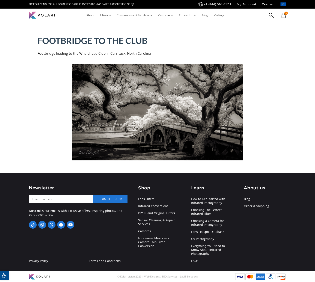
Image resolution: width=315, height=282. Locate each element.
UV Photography (202, 239)
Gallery (219, 15)
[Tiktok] (33, 225)
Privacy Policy (38, 261)
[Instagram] (42, 225)
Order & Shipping (256, 206)
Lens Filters (146, 199)
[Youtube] (70, 225)
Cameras (164, 15)
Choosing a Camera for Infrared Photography (207, 223)
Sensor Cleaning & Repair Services (156, 222)
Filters (104, 15)
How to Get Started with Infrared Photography (208, 201)
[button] (4, 275)
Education (186, 15)
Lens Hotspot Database (207, 232)
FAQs (194, 261)
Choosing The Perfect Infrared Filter (206, 212)
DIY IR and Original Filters (156, 213)
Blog (205, 15)
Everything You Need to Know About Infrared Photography (208, 250)
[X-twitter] (52, 225)
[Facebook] (61, 225)
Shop (90, 15)
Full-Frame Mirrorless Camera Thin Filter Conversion (153, 242)
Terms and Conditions (105, 261)
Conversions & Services (133, 15)
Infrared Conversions (153, 206)
